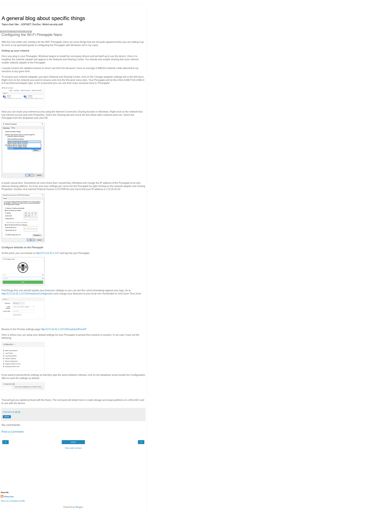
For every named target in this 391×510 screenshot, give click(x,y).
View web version (73, 448)
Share (6, 417)
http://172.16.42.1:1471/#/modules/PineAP (63, 329)
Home (73, 442)
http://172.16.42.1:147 (47, 253)
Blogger (79, 507)
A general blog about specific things (43, 18)
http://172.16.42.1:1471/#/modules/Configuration (27, 293)
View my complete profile (13, 501)
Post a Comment (13, 431)
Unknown (9, 496)
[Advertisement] (73, 8)
